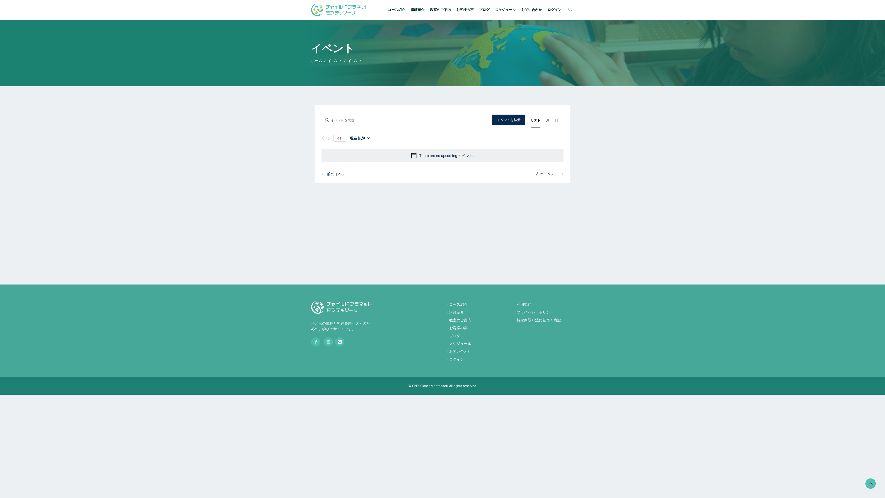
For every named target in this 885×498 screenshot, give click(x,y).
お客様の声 (465, 10)
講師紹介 (418, 10)
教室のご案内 (440, 10)
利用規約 (524, 304)
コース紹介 (396, 10)
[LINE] (339, 342)
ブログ (484, 10)
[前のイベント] (323, 138)
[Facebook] (315, 342)
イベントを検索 (508, 120)
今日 (340, 138)
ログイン (554, 10)
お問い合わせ (531, 10)
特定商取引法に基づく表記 (539, 320)
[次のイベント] (328, 138)
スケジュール (505, 10)
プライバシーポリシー (535, 312)
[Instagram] (328, 342)
